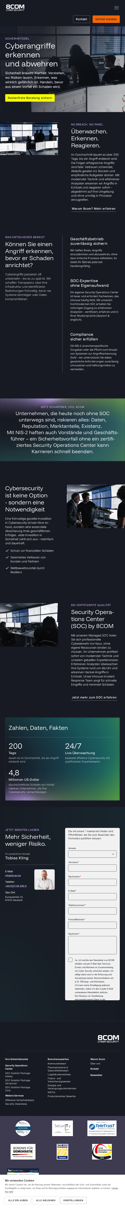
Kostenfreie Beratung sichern (30, 98)
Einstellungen (73, 1200)
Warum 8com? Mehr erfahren (94, 208)
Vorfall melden (106, 19)
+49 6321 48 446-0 (16, 885)
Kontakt (81, 19)
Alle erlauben (18, 1200)
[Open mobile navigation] (116, 8)
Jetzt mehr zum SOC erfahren (94, 697)
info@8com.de (13, 875)
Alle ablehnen (46, 1200)
